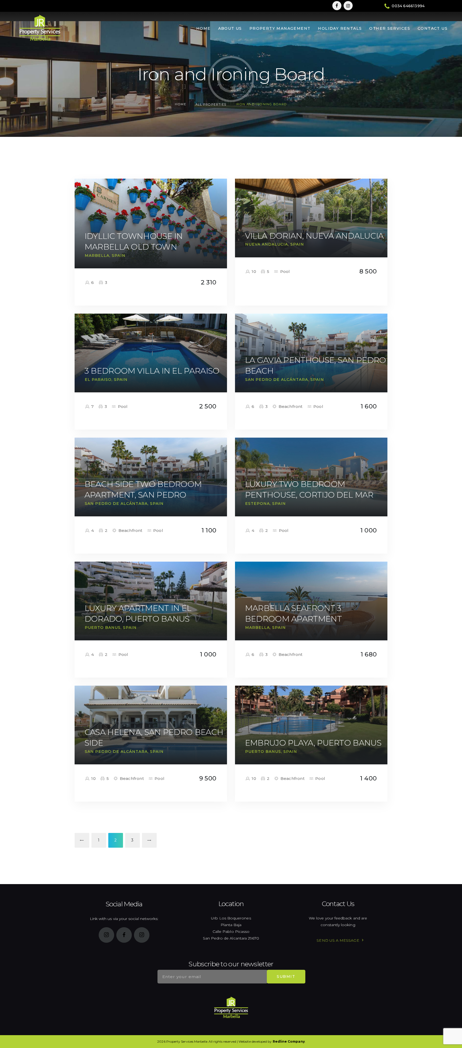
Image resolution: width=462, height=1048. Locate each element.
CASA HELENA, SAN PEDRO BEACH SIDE (153, 737)
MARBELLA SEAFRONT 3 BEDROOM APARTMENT (293, 613)
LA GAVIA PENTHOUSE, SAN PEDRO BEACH (315, 365)
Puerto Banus (103, 627)
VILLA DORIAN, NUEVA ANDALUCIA (314, 236)
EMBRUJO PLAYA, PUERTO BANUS (313, 743)
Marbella (97, 255)
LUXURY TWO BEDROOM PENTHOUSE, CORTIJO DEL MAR (309, 489)
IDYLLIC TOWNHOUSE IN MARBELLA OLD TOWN (133, 241)
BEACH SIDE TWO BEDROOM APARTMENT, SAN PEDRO (143, 489)
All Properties (210, 104)
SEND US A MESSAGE (338, 940)
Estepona (257, 503)
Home (180, 104)
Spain (118, 255)
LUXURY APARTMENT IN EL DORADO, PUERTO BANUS (137, 613)
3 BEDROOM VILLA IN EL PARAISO (152, 371)
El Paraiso (98, 379)
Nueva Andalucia (266, 244)
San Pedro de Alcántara (276, 379)
